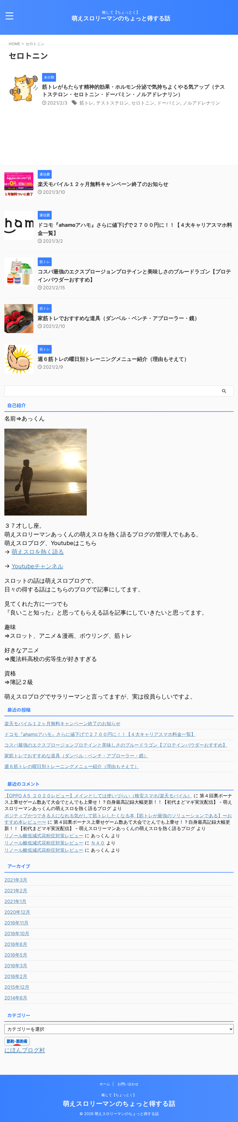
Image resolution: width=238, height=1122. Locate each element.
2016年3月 (15, 965)
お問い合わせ (128, 1084)
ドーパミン (168, 103)
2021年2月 (15, 890)
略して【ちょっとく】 (119, 1095)
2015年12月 (16, 987)
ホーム (105, 1084)
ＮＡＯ (98, 843)
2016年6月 (15, 944)
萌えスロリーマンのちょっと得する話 (121, 18)
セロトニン (142, 103)
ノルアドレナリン (201, 103)
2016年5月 (15, 955)
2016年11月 (16, 923)
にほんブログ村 (24, 1050)
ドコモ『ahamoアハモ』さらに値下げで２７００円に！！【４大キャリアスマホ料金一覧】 (100, 734)
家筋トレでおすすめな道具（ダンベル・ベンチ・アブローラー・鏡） (119, 318)
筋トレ (86, 103)
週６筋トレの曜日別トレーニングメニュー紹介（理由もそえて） (113, 359)
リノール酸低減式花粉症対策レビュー (43, 835)
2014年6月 (15, 998)
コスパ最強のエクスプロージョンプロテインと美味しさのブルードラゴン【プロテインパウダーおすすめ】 (115, 745)
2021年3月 (15, 880)
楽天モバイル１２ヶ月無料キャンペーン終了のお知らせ (103, 184)
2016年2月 (15, 976)
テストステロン (112, 103)
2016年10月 (16, 933)
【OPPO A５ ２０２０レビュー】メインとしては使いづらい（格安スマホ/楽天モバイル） (98, 795)
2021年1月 (15, 901)
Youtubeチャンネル (37, 566)
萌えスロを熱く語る (38, 551)
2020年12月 (17, 912)
